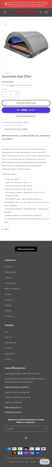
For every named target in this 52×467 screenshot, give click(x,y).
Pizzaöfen (8, 266)
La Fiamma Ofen (16, 458)
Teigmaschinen (10, 272)
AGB (27, 462)
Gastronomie (10, 354)
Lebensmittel (10, 283)
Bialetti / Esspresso (12, 289)
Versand (12, 85)
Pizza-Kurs (9, 300)
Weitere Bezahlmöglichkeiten (26, 116)
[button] (4, 12)
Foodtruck (9, 316)
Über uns (8, 337)
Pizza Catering (10, 342)
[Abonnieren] (44, 429)
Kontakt (8, 305)
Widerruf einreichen (26, 249)
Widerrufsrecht (41, 458)
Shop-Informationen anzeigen (16, 129)
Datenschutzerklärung (16, 462)
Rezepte (8, 294)
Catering (8, 311)
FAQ (6, 331)
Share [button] (6, 229)
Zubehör (8, 278)
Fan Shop (8, 348)
